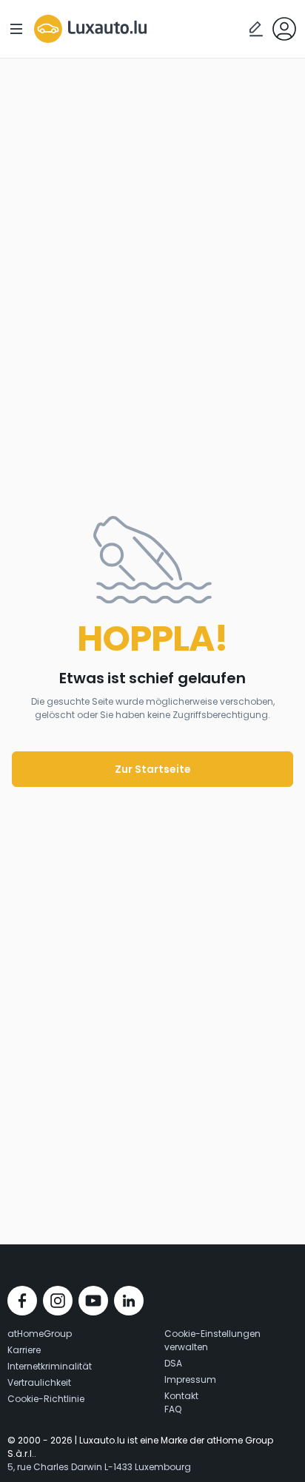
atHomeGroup (39, 1333)
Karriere (24, 1350)
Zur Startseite (153, 769)
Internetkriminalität (49, 1366)
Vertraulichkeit (39, 1382)
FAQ (172, 1409)
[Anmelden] (284, 29)
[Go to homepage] (90, 29)
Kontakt (181, 1395)
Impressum (190, 1379)
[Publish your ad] (256, 29)
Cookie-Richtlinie (45, 1398)
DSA (173, 1363)
